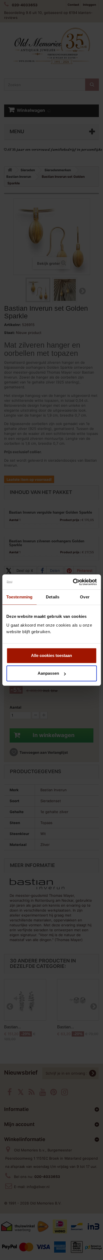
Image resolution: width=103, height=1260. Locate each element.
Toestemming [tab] (19, 597)
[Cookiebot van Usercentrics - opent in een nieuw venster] (73, 582)
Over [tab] (84, 597)
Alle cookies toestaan (51, 655)
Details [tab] (52, 597)
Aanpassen (48, 673)
